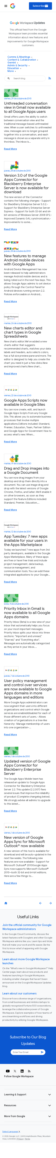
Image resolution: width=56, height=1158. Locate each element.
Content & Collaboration (22, 59)
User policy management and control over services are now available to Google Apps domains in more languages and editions (28, 689)
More (11, 71)
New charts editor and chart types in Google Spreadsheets (23, 332)
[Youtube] (7, 1071)
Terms (27, 1139)
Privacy (20, 1139)
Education (14, 68)
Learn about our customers (19, 993)
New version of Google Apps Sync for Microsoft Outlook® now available (24, 841)
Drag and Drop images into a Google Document (26, 470)
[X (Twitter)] (15, 1071)
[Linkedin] (22, 1071)
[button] (28, 1094)
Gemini (12, 62)
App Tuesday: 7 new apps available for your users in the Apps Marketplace (25, 540)
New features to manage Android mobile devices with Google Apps (25, 260)
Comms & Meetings (19, 57)
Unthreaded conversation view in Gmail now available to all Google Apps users (27, 107)
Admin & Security (18, 65)
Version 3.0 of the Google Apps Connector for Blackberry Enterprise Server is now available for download (26, 183)
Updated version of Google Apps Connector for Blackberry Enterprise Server (27, 767)
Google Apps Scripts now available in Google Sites (25, 402)
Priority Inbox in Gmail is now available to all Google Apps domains (27, 612)
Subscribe (40, 6)
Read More (10, 149)
